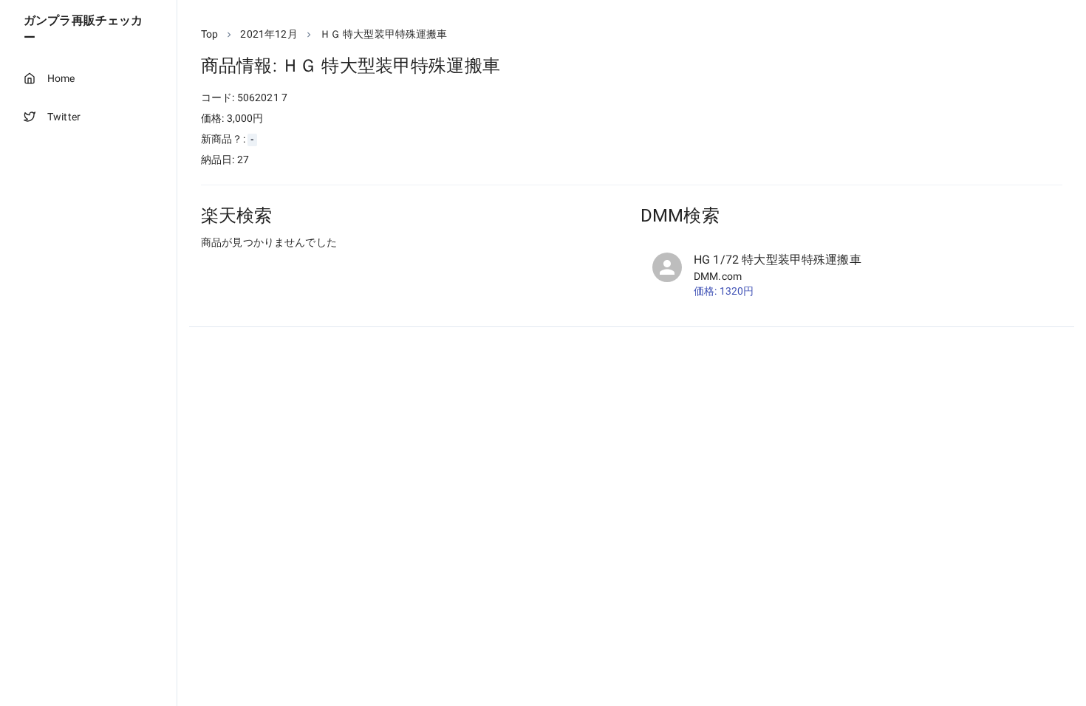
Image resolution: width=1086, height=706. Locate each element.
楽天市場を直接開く (266, 270)
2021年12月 (268, 34)
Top (209, 34)
